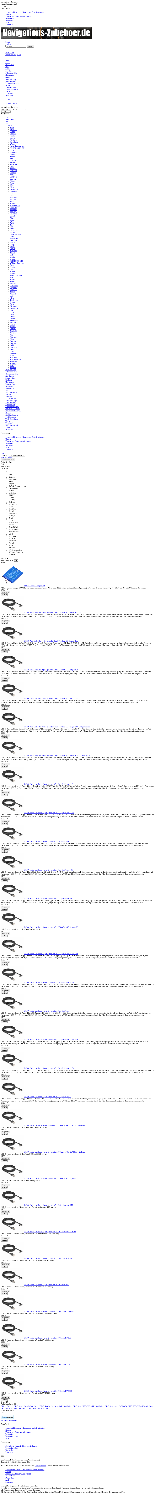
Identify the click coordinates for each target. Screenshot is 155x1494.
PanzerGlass (13, 522)
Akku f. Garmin (7, 1406)
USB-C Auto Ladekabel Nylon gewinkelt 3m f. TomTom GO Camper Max (51, 670)
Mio (11, 335)
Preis (2, 464)
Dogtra (12, 257)
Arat (10, 475)
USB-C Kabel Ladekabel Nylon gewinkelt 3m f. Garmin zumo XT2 (48, 1205)
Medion (13, 333)
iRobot (12, 325)
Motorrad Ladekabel (12, 409)
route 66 (13, 351)
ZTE (11, 255)
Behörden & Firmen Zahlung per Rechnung (21, 1446)
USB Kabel (9, 119)
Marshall (13, 294)
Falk (11, 310)
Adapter (8, 394)
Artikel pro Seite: (7, 560)
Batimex (12, 477)
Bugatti (11, 484)
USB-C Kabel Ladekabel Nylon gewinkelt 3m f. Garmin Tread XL (48, 1258)
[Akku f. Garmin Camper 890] (12, 586)
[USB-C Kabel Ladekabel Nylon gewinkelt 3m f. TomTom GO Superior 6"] (12, 927)
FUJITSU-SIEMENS (18, 148)
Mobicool (13, 140)
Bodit (11, 481)
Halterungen (9, 382)
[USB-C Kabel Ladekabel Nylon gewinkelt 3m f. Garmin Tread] (12, 1285)
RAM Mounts (14, 529)
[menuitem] (79, 12)
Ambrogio (13, 212)
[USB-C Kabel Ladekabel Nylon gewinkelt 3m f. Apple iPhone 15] (12, 1097)
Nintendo (13, 210)
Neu (7, 121)
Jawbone (13, 327)
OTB (11, 520)
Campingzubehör (11, 374)
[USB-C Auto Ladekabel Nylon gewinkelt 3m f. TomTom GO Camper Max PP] (12, 612)
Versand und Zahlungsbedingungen (18, 16)
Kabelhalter (9, 376)
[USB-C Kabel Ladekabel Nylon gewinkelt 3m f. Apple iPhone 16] (12, 1011)
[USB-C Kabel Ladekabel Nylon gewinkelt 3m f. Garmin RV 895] (12, 1338)
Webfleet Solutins (15, 550)
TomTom (13, 357)
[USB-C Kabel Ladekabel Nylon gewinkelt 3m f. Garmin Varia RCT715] (12, 1232)
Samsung (13, 353)
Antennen (8, 396)
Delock (11, 491)
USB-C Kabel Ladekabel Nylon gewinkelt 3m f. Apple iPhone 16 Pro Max (51, 954)
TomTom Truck (15, 359)
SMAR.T (13, 130)
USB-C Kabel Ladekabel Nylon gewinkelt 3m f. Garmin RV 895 (47, 1338)
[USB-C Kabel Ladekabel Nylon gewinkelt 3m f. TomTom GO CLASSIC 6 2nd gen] (12, 1125)
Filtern (3, 453)
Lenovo (13, 329)
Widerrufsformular (12, 1436)
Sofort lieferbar (6, 462)
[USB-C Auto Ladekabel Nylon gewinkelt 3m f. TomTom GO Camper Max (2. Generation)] (12, 755)
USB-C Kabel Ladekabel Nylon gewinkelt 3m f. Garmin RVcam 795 (49, 1311)
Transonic (13, 362)
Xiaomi (12, 253)
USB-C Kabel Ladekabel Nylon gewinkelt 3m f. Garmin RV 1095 (48, 1391)
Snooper (13, 134)
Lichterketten (10, 378)
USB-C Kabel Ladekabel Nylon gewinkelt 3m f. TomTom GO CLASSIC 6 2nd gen (54, 1125)
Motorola (13, 197)
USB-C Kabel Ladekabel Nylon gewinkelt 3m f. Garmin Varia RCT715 (50, 1232)
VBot (12, 185)
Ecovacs (13, 179)
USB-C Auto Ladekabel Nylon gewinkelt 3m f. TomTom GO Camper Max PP (52, 612)
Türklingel (9, 423)
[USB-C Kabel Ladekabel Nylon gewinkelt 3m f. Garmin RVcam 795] (12, 1311)
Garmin (12, 314)
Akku (7, 123)
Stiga (12, 220)
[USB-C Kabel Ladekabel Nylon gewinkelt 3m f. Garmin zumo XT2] (12, 1205)
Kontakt (8, 14)
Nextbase (13, 240)
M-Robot (13, 152)
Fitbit (12, 312)
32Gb (25, 1406)
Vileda (12, 136)
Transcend (13, 169)
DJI (11, 296)
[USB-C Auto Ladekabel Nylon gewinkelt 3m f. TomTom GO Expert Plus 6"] (12, 698)
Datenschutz (9, 20)
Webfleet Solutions (16, 263)
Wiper (12, 222)
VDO (12, 366)
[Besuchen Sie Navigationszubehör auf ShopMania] (7, 1418)
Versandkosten (40, 1466)
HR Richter (13, 504)
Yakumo (13, 368)
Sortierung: (5, 455)
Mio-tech (13, 337)
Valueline (12, 543)
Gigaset (12, 249)
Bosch (12, 201)
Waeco (12, 144)
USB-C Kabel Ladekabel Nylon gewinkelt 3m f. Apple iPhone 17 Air (49, 784)
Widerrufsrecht (10, 18)
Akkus (7, 390)
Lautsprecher (10, 384)
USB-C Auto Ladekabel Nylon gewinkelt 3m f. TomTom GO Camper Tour (51, 641)
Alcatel (12, 187)
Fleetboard (14, 286)
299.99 (11, 466)
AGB (7, 22)
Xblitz (12, 228)
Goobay (12, 500)
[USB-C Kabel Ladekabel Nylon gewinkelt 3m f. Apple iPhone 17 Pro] (12, 813)
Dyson (12, 259)
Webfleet (13, 271)
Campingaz (14, 142)
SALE (7, 117)
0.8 (5, 466)
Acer (12, 158)
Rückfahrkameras (11, 415)
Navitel (12, 243)
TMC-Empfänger (11, 419)
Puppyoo (13, 183)
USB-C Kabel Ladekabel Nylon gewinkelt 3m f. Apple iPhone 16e (48, 898)
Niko (12, 218)
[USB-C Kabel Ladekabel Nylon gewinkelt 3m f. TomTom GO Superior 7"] (12, 1178)
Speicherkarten (10, 417)
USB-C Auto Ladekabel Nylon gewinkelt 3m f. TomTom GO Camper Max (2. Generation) (57, 755)
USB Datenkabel (11, 425)
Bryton (12, 265)
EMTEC (12, 495)
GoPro (12, 132)
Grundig (13, 318)
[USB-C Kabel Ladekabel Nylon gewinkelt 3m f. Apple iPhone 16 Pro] (12, 982)
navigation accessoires (9, 1420)
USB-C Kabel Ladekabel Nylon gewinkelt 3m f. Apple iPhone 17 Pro (49, 813)
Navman (13, 343)
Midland (13, 232)
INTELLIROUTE (16, 261)
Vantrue (13, 302)
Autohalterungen (11, 401)
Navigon (13, 341)
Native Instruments (16, 146)
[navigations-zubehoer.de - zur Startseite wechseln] (46, 38)
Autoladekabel (10, 403)
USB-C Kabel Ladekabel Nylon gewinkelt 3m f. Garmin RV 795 (47, 1364)
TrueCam (13, 165)
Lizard (12, 216)
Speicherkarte (148, 1406)
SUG (11, 534)
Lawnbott (13, 214)
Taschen (8, 421)
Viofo (12, 298)
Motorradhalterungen (13, 411)
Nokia (12, 345)
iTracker (13, 160)
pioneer (12, 349)
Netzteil (8, 413)
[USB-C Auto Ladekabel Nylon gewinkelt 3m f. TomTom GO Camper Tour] (12, 641)
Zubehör (8, 126)
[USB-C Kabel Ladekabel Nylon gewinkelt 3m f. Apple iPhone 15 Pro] (12, 1068)
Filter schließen (6, 457)
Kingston (12, 509)
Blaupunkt (13, 306)
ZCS (11, 226)
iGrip (11, 507)
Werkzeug (9, 429)
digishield (12, 493)
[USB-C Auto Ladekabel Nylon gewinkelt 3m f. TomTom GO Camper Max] (12, 670)
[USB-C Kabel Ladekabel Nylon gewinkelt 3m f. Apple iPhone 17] (12, 841)
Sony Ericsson (15, 206)
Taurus (12, 281)
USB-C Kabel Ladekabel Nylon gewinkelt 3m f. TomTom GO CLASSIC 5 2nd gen (54, 1152)
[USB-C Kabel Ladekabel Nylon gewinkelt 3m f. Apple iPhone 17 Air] (12, 784)
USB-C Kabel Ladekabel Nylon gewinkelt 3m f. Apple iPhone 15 (47, 1097)
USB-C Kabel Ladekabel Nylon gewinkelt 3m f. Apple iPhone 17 (47, 841)
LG (11, 195)
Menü (7, 42)
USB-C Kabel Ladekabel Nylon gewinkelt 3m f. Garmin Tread (46, 1285)
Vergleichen (5, 592)
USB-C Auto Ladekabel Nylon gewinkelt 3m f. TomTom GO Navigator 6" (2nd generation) (57, 727)
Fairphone (13, 191)
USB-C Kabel (18, 1406)
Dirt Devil (13, 177)
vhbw (11, 545)
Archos (12, 247)
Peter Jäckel (13, 527)
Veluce (12, 156)
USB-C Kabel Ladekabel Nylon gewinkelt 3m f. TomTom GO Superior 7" (51, 1178)
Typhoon (13, 364)
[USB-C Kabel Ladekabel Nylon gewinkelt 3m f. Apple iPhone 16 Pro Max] (12, 954)
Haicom (12, 502)
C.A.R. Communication (17, 486)
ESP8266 (13, 290)
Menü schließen (11, 103)
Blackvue (13, 162)
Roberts (13, 284)
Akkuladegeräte (11, 392)
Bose (12, 269)
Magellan (13, 331)
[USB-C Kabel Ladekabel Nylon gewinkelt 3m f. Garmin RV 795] (12, 1364)
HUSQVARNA (16, 234)
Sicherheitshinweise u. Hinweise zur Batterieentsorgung (25, 12)
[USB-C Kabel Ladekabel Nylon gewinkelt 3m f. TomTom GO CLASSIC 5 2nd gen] (12, 1152)
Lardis (12, 267)
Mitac (12, 339)
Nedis (11, 518)
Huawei (13, 323)
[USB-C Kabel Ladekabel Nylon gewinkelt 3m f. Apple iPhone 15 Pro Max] (12, 1039)
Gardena (13, 173)
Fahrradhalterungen (12, 407)
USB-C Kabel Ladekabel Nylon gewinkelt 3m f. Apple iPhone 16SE (49, 870)
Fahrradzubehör (11, 372)
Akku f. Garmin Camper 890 (34, 586)
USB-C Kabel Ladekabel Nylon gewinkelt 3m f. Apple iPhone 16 (47, 1011)
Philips (12, 245)
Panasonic (13, 347)
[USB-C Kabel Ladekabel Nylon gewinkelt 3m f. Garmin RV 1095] (12, 1391)
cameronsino (13, 488)
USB (130, 1406)
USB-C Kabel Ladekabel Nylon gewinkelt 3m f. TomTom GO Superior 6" (51, 927)
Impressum (9, 24)
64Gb (3, 1408)
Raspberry (13, 208)
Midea (12, 181)
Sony (12, 355)
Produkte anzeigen (8, 460)
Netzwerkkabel (10, 370)
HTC (12, 193)
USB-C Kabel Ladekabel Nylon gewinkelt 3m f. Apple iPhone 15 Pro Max (51, 1039)
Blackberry (14, 189)
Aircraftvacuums (16, 275)
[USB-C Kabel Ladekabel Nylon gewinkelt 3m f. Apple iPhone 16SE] (12, 870)
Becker (12, 304)
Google (12, 316)
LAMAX (13, 230)
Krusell (11, 511)
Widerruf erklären (11, 1448)
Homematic (14, 320)
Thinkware (14, 300)
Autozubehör (10, 405)
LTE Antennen (10, 398)
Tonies (12, 292)
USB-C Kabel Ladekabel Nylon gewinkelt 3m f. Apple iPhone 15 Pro (49, 1068)
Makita (12, 273)
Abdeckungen (10, 388)
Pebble (12, 138)
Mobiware (12, 513)
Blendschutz (9, 386)
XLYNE (13, 199)
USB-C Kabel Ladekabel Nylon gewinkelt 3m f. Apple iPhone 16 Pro (49, 982)
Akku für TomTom (121, 1406)
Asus (12, 150)
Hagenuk (13, 288)
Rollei (12, 167)
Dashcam (8, 380)
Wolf (12, 224)
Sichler (12, 154)
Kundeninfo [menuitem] (23, 16)
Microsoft (13, 251)
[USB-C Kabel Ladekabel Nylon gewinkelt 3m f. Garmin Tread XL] (12, 1258)
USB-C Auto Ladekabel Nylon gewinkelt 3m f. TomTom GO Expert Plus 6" (51, 698)
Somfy (12, 204)
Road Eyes (14, 238)
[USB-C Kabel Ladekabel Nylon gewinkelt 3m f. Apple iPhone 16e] (12, 898)
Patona (11, 525)
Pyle (11, 277)
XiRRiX (12, 554)
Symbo (12, 279)
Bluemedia (14, 308)
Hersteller (4, 468)
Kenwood (13, 171)
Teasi (12, 128)
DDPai (12, 236)
